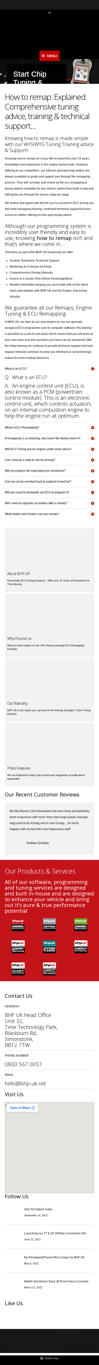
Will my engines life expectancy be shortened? (35, 470)
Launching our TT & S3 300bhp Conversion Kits (55, 1233)
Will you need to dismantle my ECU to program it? (37, 492)
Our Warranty (17, 703)
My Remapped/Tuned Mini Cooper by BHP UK (54, 1257)
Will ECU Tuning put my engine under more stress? (38, 449)
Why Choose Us (19, 638)
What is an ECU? (16, 368)
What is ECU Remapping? (22, 427)
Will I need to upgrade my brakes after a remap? (36, 503)
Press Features (18, 768)
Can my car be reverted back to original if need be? (38, 481)
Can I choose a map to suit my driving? (30, 460)
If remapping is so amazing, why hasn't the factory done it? (42, 438)
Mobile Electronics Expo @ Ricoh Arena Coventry (56, 1281)
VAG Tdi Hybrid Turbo (38, 1209)
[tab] (49, 369)
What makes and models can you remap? (32, 514)
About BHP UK (18, 573)
